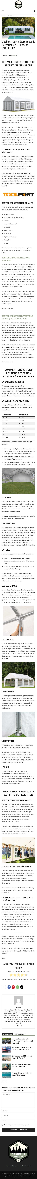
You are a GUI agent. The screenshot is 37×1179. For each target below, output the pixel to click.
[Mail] (18, 1026)
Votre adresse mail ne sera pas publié (16, 1125)
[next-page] (6, 1082)
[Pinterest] (13, 987)
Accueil (3, 15)
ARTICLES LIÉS (7, 1034)
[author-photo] (18, 1005)
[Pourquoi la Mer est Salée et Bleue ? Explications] (6, 1075)
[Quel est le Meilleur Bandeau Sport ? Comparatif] (6, 1067)
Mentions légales (11, 1166)
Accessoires (10, 15)
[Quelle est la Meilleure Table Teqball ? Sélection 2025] (6, 1049)
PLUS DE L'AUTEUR (19, 1034)
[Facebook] (9, 987)
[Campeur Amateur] (18, 4)
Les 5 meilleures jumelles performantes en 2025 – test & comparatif (22, 1041)
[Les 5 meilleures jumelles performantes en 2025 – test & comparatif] (6, 1041)
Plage (3, 1077)
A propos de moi (21, 1166)
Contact (28, 1166)
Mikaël (18, 1007)
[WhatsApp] (17, 987)
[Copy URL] (21, 987)
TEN (3, 258)
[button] (3, 11)
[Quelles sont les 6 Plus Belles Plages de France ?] (6, 1058)
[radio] (11, 975)
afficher (14, 55)
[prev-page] (3, 1082)
